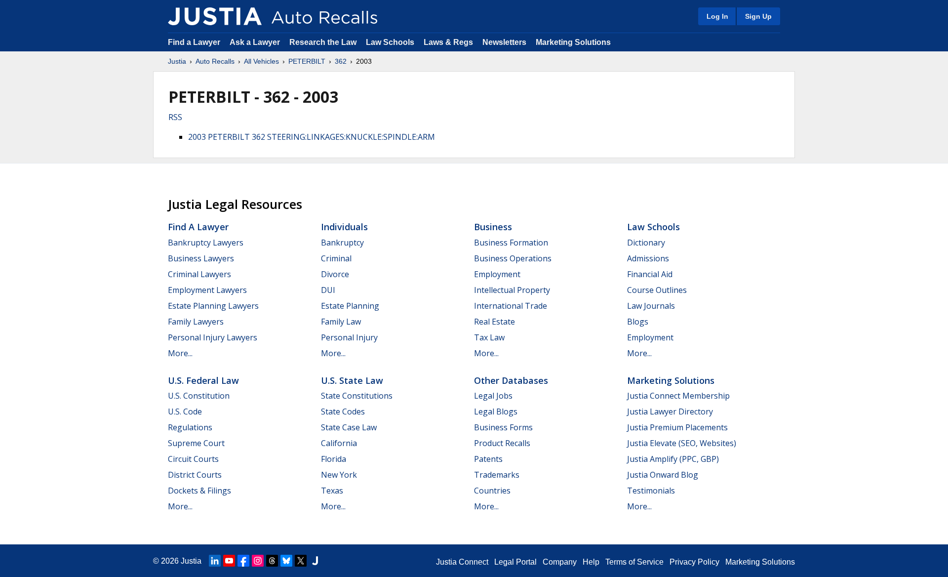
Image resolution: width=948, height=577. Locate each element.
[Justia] (215, 16)
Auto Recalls (215, 61)
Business (493, 227)
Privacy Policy (694, 562)
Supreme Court (196, 443)
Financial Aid (649, 274)
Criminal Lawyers (199, 274)
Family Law (341, 321)
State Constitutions (357, 395)
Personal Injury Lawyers (212, 337)
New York (339, 474)
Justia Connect (462, 562)
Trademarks (496, 474)
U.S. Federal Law (203, 380)
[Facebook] (243, 561)
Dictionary (646, 242)
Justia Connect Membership (678, 395)
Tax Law (489, 337)
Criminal (336, 258)
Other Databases (511, 380)
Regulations (190, 427)
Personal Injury (349, 337)
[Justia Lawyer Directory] (315, 561)
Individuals (344, 227)
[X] (301, 561)
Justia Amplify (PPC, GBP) (673, 458)
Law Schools (390, 42)
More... (180, 353)
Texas (332, 490)
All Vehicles (261, 61)
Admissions (648, 258)
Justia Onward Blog (662, 474)
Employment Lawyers (207, 290)
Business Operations (513, 258)
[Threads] (272, 561)
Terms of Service (634, 562)
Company (560, 562)
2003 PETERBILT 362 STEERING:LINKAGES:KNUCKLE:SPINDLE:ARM (311, 136)
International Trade (510, 305)
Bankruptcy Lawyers (205, 242)
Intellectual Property (512, 290)
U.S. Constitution (199, 395)
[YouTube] (229, 561)
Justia (177, 61)
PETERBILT (306, 61)
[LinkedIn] (215, 561)
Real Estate (494, 321)
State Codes (343, 411)
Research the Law (322, 42)
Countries (492, 490)
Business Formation (511, 242)
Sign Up (758, 16)
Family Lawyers (196, 321)
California (339, 443)
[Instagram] (258, 561)
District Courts (195, 474)
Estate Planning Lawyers (213, 305)
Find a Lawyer (194, 42)
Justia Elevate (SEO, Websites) (681, 443)
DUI (328, 290)
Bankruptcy (342, 242)
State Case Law (349, 427)
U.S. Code (185, 411)
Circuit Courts (193, 458)
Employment (497, 274)
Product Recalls (502, 443)
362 (341, 61)
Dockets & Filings (199, 490)
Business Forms (503, 427)
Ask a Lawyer (256, 42)
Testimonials (651, 490)
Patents (488, 458)
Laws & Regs (448, 42)
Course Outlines (657, 290)
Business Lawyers (201, 258)
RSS (175, 117)
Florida (333, 458)
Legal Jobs (493, 395)
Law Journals (651, 305)
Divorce (335, 274)
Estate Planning (350, 305)
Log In (717, 16)
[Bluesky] (286, 561)
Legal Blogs (495, 411)
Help (591, 562)
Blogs (637, 321)
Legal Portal (515, 562)
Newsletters (504, 42)
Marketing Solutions (573, 42)
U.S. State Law (352, 380)
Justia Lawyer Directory (670, 411)
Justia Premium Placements (677, 427)
